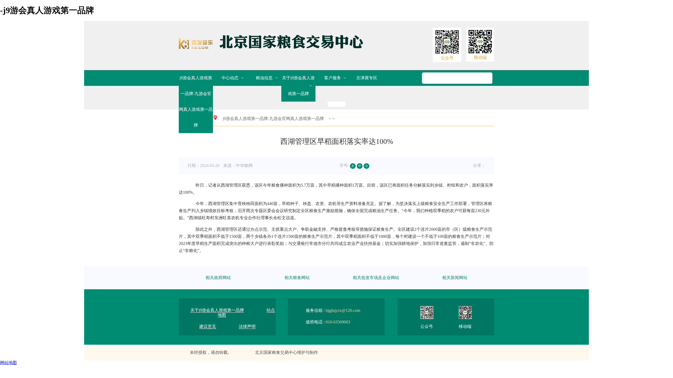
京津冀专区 (366, 78)
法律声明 (247, 326)
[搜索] (462, 78)
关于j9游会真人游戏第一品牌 (298, 86)
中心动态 (230, 78)
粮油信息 (264, 78)
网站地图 (8, 362)
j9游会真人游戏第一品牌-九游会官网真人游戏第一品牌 (196, 101)
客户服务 (332, 78)
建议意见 (207, 326)
